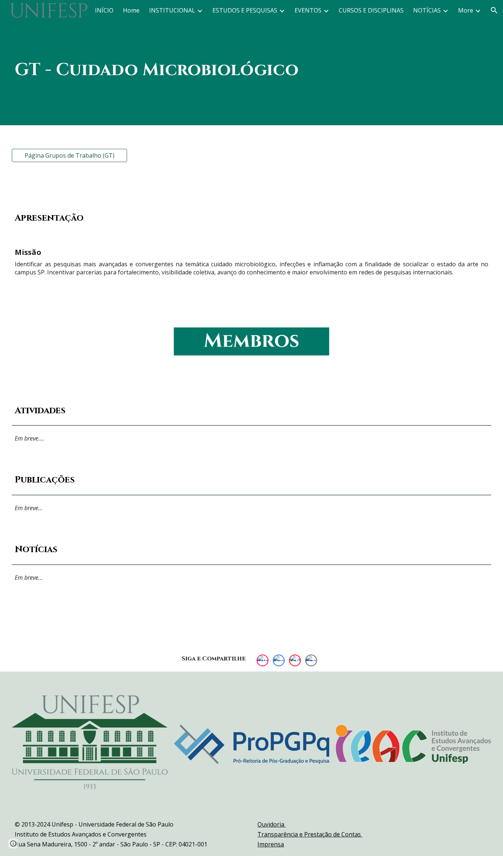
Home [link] (131, 10)
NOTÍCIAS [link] (427, 10)
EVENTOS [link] (308, 10)
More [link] (465, 10)
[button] (494, 10)
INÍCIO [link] (104, 10)
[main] (251, 62)
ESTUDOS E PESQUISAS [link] (244, 10)
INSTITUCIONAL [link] (172, 10)
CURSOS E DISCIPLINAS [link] (371, 10)
